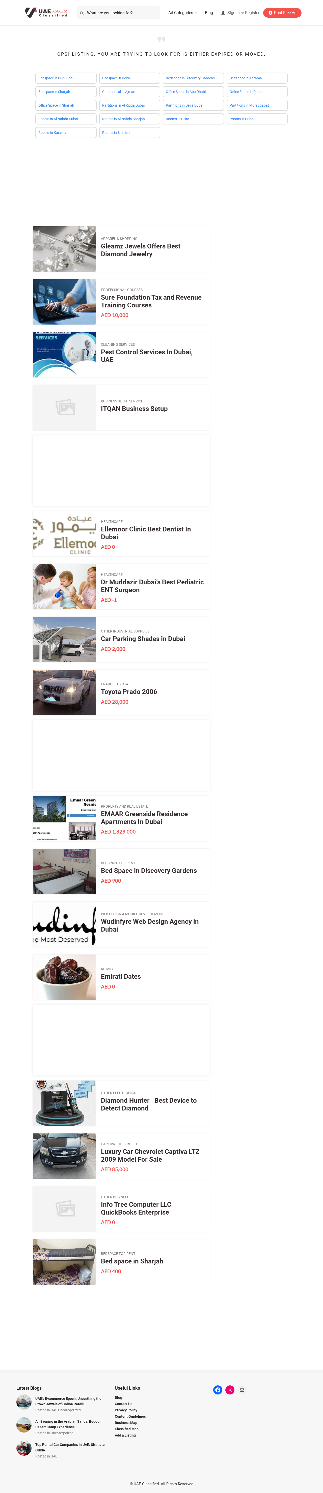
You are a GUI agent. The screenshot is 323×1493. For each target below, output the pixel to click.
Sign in (233, 12)
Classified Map (127, 1429)
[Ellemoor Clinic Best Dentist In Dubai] (64, 533)
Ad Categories (180, 12)
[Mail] (242, 1389)
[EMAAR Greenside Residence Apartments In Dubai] (64, 818)
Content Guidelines (130, 1416)
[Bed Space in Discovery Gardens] (64, 871)
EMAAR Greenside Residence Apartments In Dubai (144, 817)
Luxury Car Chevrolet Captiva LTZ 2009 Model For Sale (150, 1155)
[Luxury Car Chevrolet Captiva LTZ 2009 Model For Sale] (64, 1156)
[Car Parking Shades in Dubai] (64, 639)
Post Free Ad (285, 12)
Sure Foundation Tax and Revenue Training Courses (151, 301)
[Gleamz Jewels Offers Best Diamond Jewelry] (64, 249)
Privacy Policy (126, 1410)
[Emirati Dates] (64, 977)
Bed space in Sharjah (132, 1261)
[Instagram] (229, 1389)
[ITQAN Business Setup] (64, 407)
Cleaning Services (118, 344)
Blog (209, 12)
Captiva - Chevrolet (119, 1144)
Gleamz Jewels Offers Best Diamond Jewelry (140, 250)
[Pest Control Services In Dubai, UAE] (64, 354)
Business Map (126, 1423)
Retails (107, 969)
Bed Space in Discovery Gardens (149, 870)
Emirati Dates (121, 976)
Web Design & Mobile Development (132, 914)
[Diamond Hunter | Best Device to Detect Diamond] (64, 1103)
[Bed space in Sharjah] (64, 1262)
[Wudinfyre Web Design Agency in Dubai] (64, 924)
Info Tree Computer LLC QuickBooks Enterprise (136, 1208)
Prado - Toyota (114, 684)
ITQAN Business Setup (134, 408)
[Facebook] (217, 1389)
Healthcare (112, 522)
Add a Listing (125, 1435)
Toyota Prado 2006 (129, 691)
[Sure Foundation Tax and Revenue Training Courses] (64, 302)
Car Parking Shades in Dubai (143, 639)
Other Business (115, 1197)
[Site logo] (47, 13)
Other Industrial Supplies (125, 631)
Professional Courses (122, 290)
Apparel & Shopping (119, 239)
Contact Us (123, 1404)
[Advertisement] (161, 178)
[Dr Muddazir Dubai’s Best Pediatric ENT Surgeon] (64, 586)
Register (252, 12)
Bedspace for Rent (118, 863)
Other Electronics (118, 1093)
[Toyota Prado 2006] (64, 692)
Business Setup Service (122, 401)
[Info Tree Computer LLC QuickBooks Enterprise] (64, 1209)
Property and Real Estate (124, 806)
